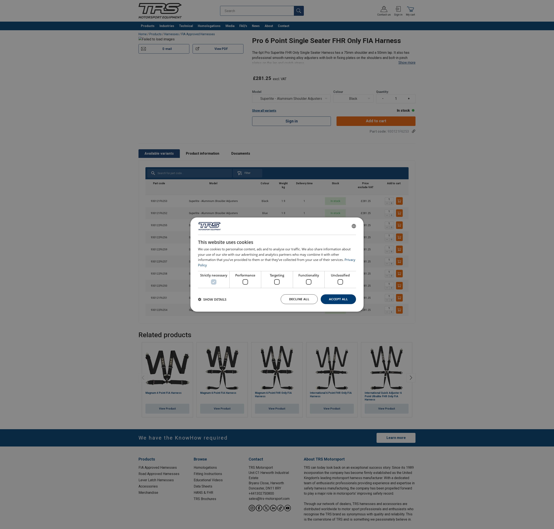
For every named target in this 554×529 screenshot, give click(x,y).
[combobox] (354, 226)
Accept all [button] (338, 299)
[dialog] (277, 264)
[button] (212, 299)
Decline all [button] (299, 299)
